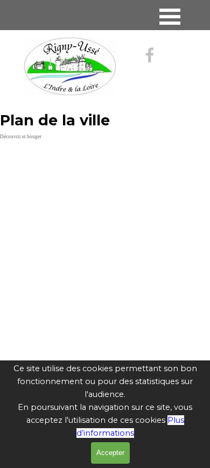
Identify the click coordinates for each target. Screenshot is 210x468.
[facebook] (149, 55)
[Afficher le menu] (169, 16)
